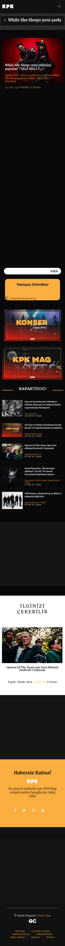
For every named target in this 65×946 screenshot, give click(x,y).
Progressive (29, 480)
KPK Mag (20, 931)
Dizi (26, 414)
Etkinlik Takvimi (21, 934)
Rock (39, 454)
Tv (36, 414)
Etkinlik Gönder (44, 934)
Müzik (33, 434)
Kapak (31, 414)
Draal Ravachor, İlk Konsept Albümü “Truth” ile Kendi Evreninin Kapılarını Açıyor (40, 471)
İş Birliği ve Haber (40, 931)
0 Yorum (52, 681)
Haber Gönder (17, 937)
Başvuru (35, 937)
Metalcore (35, 503)
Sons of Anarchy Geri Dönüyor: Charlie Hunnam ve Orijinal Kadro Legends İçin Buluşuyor (43, 404)
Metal (56, 480)
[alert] (32, 298)
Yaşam (39, 434)
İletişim (50, 937)
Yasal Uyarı (44, 915)
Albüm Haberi (41, 480)
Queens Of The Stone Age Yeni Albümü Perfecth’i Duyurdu (32, 669)
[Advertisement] (32, 554)
